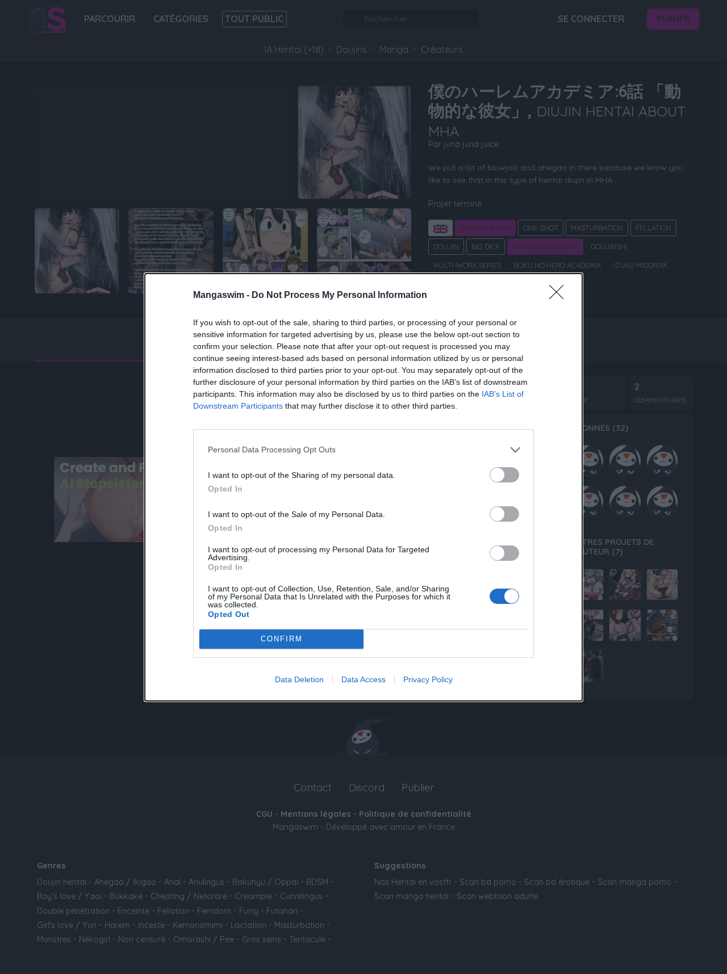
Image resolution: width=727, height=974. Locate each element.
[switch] (504, 474)
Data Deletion (299, 679)
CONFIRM (282, 639)
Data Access (363, 679)
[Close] (560, 296)
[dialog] (363, 487)
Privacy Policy (428, 679)
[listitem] (363, 450)
